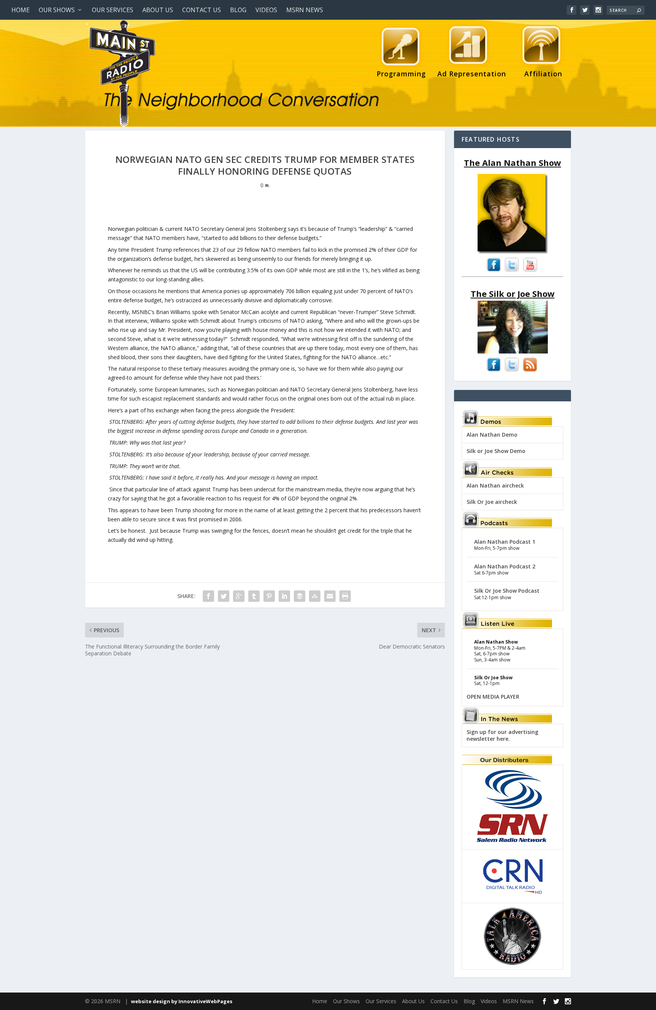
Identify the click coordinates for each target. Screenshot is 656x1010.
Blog (238, 10)
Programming (401, 73)
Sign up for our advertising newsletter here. (502, 735)
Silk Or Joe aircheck (492, 501)
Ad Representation (471, 73)
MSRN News (304, 10)
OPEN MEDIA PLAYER (493, 696)
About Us (157, 10)
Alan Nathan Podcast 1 (504, 541)
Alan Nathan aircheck (495, 485)
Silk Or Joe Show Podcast (506, 590)
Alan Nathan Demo (492, 434)
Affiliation (539, 73)
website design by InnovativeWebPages (181, 1001)
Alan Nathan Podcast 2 (504, 566)
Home (20, 10)
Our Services (112, 10)
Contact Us (201, 10)
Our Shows (57, 10)
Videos (266, 10)
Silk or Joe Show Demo (496, 450)
